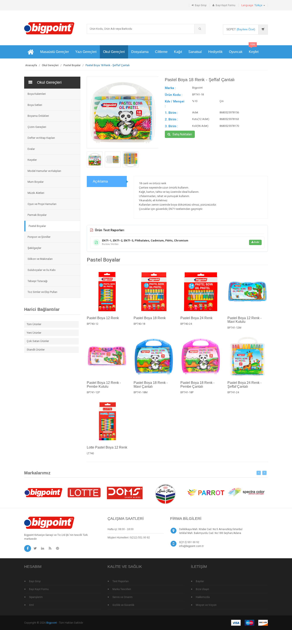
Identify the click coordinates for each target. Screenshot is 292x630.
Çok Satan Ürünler (38, 341)
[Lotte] (84, 492)
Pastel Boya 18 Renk (150, 318)
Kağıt (178, 52)
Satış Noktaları (182, 134)
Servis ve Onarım (122, 597)
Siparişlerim (36, 597)
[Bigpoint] (49, 28)
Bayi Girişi (200, 5)
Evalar (31, 149)
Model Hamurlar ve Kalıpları (44, 170)
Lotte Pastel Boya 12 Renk (107, 447)
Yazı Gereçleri (86, 52)
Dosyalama (140, 52)
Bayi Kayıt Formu (225, 5)
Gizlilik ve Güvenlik (123, 605)
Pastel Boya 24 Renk (196, 318)
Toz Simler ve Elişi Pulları (42, 292)
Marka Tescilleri (121, 589)
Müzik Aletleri (36, 192)
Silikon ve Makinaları (40, 258)
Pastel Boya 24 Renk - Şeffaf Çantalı (244, 384)
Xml (31, 605)
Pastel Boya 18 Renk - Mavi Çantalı (151, 384)
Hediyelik (215, 52)
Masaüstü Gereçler (54, 52)
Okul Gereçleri (114, 52)
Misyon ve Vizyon (206, 605)
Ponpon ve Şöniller (39, 236)
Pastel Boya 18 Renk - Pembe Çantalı (197, 384)
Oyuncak (235, 52)
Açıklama (100, 181)
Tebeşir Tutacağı (37, 281)
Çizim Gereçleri (37, 127)
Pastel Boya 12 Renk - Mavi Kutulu (244, 320)
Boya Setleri (35, 105)
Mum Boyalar (36, 181)
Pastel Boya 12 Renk (103, 318)
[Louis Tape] (165, 494)
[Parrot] (206, 492)
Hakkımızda (203, 597)
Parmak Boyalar (37, 214)
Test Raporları (120, 581)
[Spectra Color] (246, 492)
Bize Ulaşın (202, 589)
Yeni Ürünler (34, 332)
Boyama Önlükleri (38, 115)
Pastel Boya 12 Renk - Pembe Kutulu (104, 384)
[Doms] (124, 492)
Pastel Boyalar (72, 65)
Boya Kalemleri (37, 93)
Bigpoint (51, 622)
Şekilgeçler (34, 248)
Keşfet (253, 49)
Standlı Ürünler (36, 349)
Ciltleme (161, 52)
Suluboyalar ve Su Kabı (42, 270)
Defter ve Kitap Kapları (41, 137)
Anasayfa (31, 65)
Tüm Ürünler (34, 324)
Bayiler (200, 581)
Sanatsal (195, 52)
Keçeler (32, 159)
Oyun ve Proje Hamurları (42, 204)
